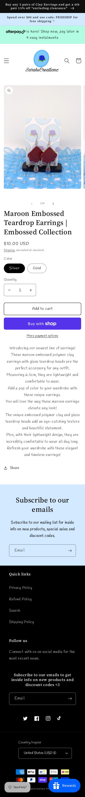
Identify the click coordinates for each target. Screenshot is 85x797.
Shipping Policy (21, 622)
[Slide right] (53, 204)
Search (14, 610)
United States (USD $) (40, 753)
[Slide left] (32, 204)
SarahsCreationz (36, 788)
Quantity (10, 279)
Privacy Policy (20, 587)
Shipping (9, 250)
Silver (14, 268)
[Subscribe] (70, 550)
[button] (6, 61)
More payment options (42, 336)
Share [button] (14, 468)
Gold (37, 268)
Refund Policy (20, 599)
